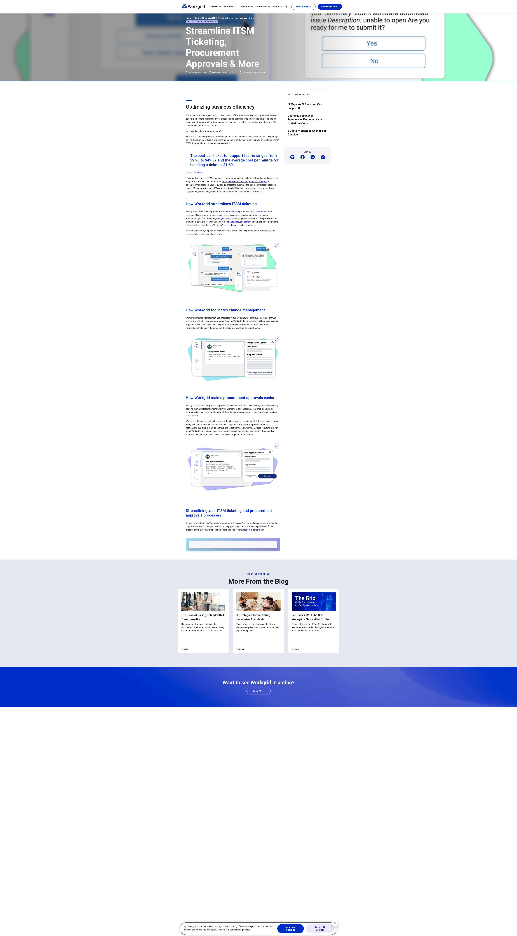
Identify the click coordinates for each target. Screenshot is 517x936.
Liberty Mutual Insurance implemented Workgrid (244, 181)
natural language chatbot (239, 222)
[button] (292, 157)
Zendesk (258, 211)
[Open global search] (286, 6)
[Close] (334, 923)
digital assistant (226, 218)
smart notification (231, 225)
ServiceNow (233, 211)
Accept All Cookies (320, 928)
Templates (244, 6)
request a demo (250, 530)
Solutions (228, 6)
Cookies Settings (290, 928)
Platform (213, 6)
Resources (261, 6)
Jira (252, 211)
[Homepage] (193, 8)
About (276, 6)
